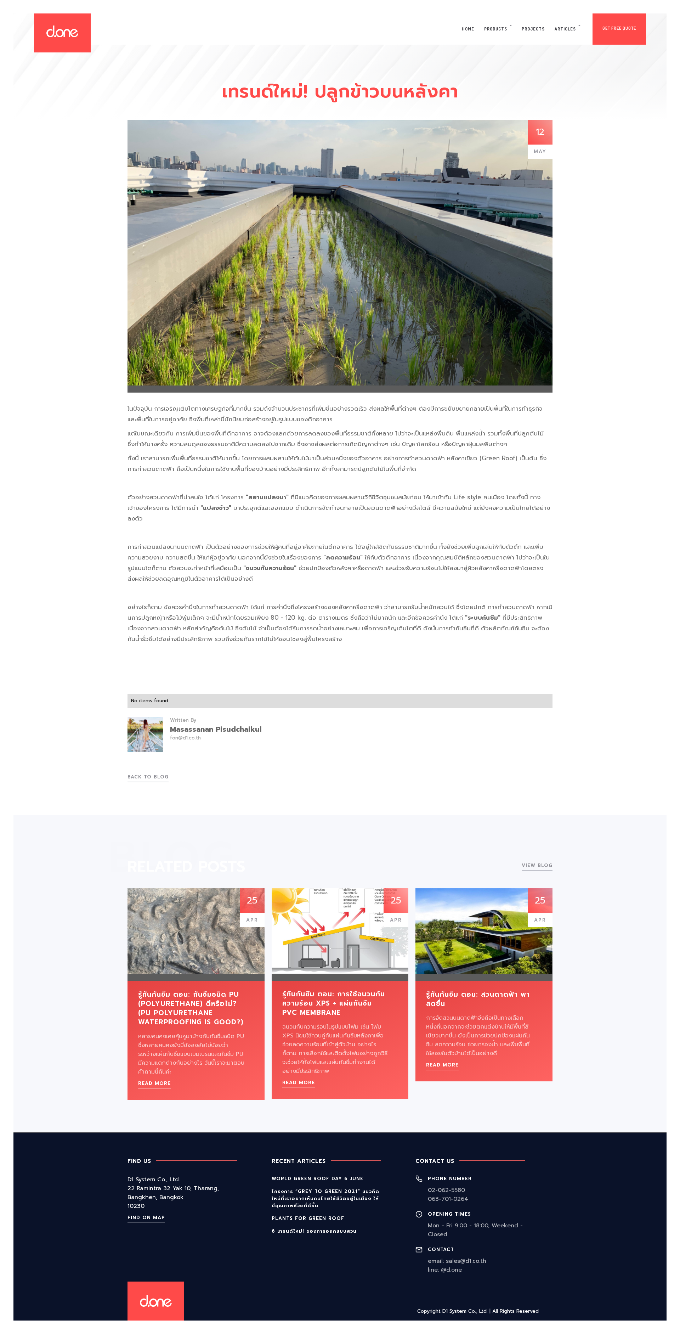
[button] (498, 29)
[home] (62, 32)
